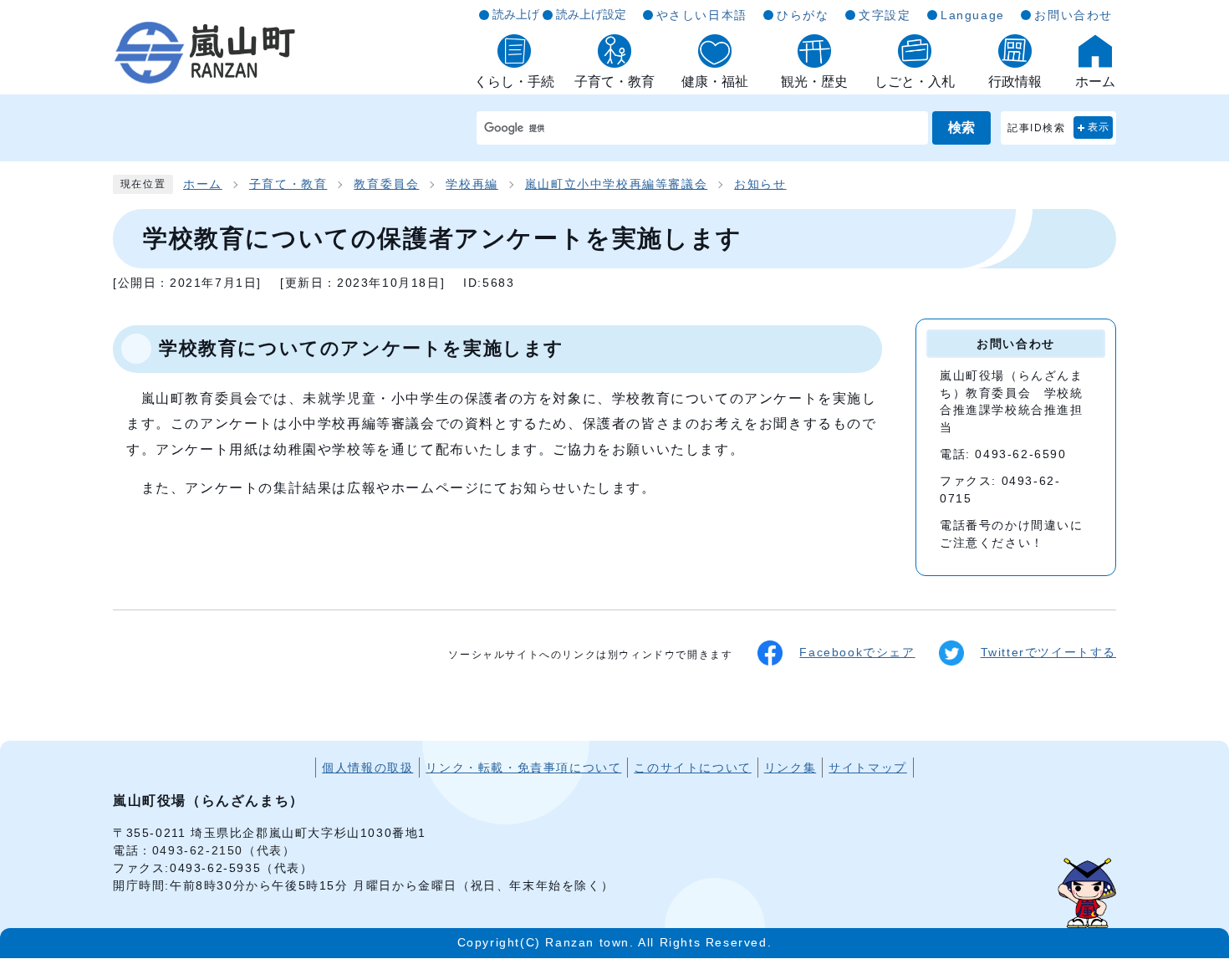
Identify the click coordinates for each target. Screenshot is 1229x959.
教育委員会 (386, 184)
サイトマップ (868, 767)
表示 (1099, 127)
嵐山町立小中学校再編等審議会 (616, 184)
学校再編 (471, 184)
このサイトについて (692, 767)
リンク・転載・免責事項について (523, 767)
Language (973, 15)
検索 (961, 127)
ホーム (202, 184)
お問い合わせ (1073, 15)
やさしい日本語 (701, 15)
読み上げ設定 (591, 14)
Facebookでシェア (857, 652)
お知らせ (760, 184)
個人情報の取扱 (367, 767)
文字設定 (884, 15)
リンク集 (790, 767)
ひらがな (803, 15)
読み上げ (515, 14)
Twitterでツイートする (1048, 652)
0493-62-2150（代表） (224, 850)
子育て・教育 (288, 184)
